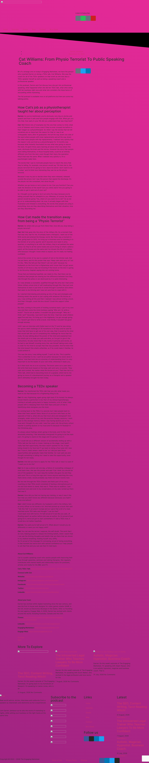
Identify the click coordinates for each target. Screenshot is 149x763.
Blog (33, 29)
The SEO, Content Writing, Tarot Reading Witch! (35, 674)
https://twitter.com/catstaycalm (36, 588)
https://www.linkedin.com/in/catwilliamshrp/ (42, 592)
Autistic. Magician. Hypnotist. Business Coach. (112, 657)
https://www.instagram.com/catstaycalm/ (42, 580)
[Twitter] (83, 70)
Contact (43, 29)
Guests (25, 29)
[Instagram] (91, 738)
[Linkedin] (88, 70)
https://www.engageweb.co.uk (40, 632)
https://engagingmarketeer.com (47, 628)
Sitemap (84, 760)
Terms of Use (57, 760)
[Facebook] (86, 738)
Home (5, 29)
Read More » (122, 717)
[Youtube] (93, 18)
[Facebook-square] (78, 70)
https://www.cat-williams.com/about (39, 577)
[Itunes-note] (78, 18)
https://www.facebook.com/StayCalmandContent (45, 584)
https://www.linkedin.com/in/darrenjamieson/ (42, 624)
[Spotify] (83, 18)
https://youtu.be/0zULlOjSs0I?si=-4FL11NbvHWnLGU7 (51, 569)
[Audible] (88, 18)
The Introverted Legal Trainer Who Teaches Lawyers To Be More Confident (70, 660)
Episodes (15, 29)
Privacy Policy (71, 760)
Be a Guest (54, 29)
